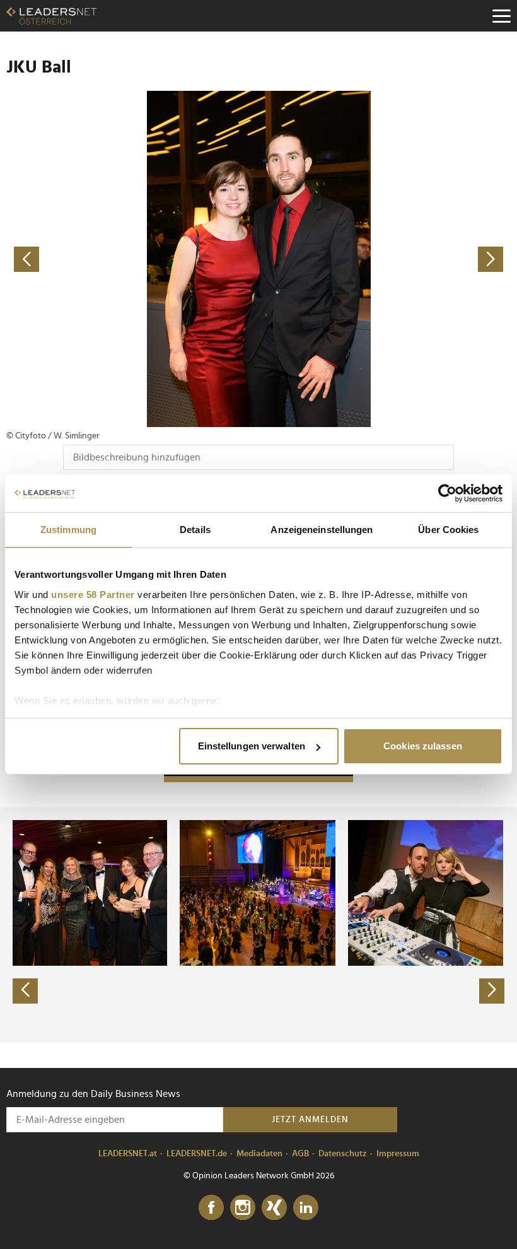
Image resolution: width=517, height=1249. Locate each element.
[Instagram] (242, 1208)
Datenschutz (342, 1153)
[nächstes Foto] (384, 259)
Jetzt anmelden (310, 1119)
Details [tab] (195, 529)
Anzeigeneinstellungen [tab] (321, 529)
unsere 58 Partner (93, 594)
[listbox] (258, 924)
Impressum (397, 1153)
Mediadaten (259, 1153)
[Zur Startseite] (51, 15)
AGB (300, 1153)
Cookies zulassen (422, 746)
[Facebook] (211, 1208)
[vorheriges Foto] (132, 259)
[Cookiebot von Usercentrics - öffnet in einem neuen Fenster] (447, 493)
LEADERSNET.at (127, 1153)
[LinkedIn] (305, 1208)
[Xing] (274, 1208)
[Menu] (501, 16)
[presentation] (25, 991)
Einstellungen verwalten (251, 746)
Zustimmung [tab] (68, 529)
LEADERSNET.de (196, 1153)
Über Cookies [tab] (448, 529)
